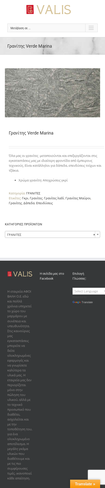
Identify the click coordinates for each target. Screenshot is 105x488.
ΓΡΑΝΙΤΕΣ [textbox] (51, 234)
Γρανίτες (36, 198)
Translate (87, 302)
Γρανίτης (15, 203)
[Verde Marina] (52, 92)
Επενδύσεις (44, 203)
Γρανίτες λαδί (54, 198)
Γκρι (25, 198)
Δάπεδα (29, 203)
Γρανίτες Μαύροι (78, 198)
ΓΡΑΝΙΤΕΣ (33, 193)
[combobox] (52, 234)
